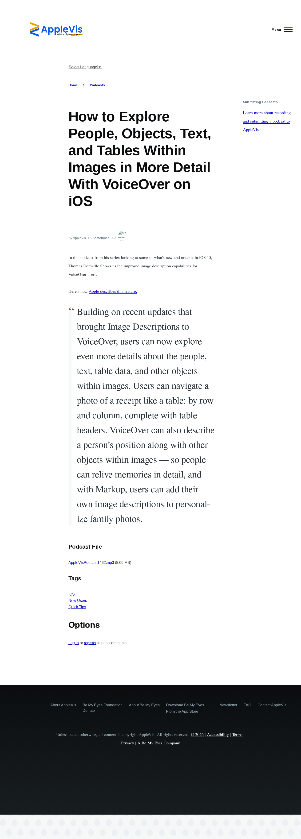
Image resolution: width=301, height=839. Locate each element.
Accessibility (218, 734)
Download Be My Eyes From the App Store (185, 708)
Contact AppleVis (271, 705)
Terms (237, 734)
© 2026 (197, 734)
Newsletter (228, 705)
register (90, 643)
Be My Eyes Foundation (103, 705)
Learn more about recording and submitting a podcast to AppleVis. (267, 121)
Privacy (127, 743)
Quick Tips (77, 607)
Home (73, 85)
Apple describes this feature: (113, 291)
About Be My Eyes (144, 705)
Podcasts (97, 85)
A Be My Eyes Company (158, 743)
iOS (71, 594)
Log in (73, 643)
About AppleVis (63, 705)
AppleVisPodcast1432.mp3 (91, 563)
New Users (77, 601)
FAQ (247, 705)
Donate (89, 710)
